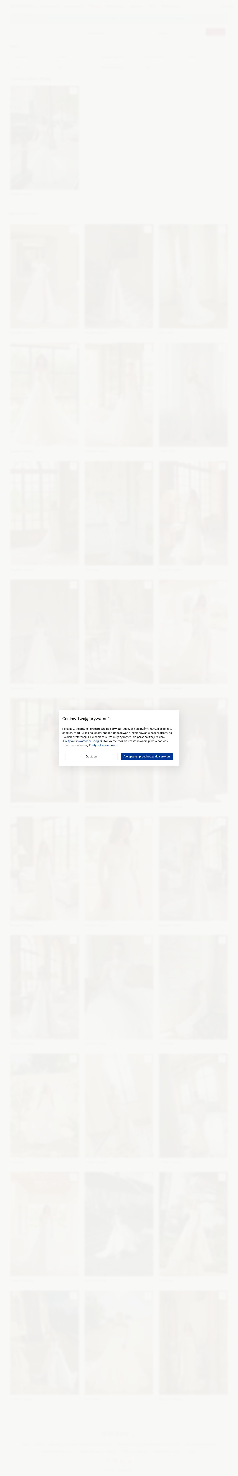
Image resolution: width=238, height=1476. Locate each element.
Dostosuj (91, 756)
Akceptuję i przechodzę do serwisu (146, 756)
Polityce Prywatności (103, 745)
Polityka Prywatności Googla (82, 741)
